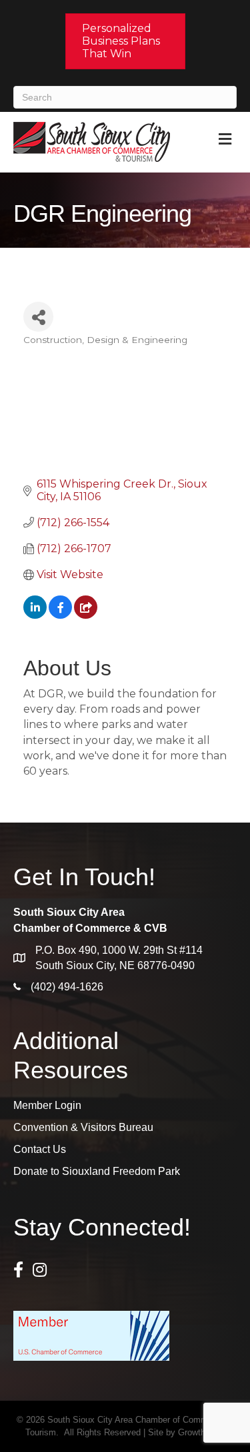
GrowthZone (201, 1432)
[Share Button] (38, 317)
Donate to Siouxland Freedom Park (96, 1171)
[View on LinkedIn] (35, 615)
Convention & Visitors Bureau (83, 1127)
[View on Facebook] (60, 615)
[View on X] (85, 615)
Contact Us (39, 1149)
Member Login (47, 1105)
